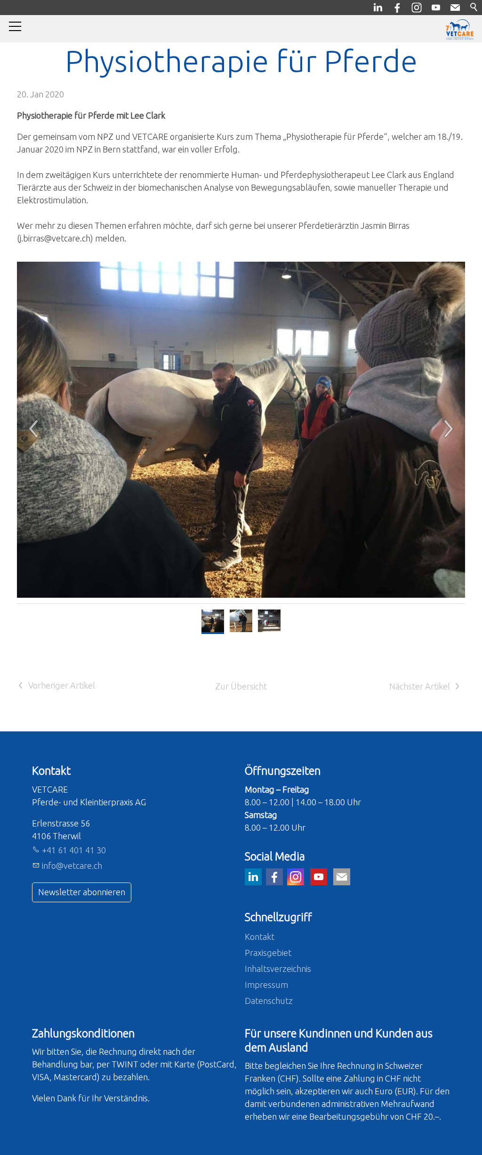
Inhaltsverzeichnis (278, 968)
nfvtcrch (72, 865)
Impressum (266, 984)
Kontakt (259, 936)
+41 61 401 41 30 (74, 850)
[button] (285, 430)
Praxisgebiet (268, 952)
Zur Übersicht (241, 686)
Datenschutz (269, 1000)
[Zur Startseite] (460, 29)
